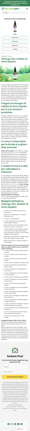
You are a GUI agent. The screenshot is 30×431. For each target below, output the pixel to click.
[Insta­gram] (12, 424)
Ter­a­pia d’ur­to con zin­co (10, 184)
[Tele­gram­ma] (18, 424)
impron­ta (14, 406)
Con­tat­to (18, 406)
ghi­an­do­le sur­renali (13, 152)
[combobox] (15, 12)
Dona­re (22, 406)
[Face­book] (8, 424)
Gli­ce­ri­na (3, 196)
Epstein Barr (17, 156)
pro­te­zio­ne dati (9, 406)
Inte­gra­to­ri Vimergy (6, 56)
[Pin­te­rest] (15, 424)
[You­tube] (21, 424)
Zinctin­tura (15, 34)
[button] (27, 9)
